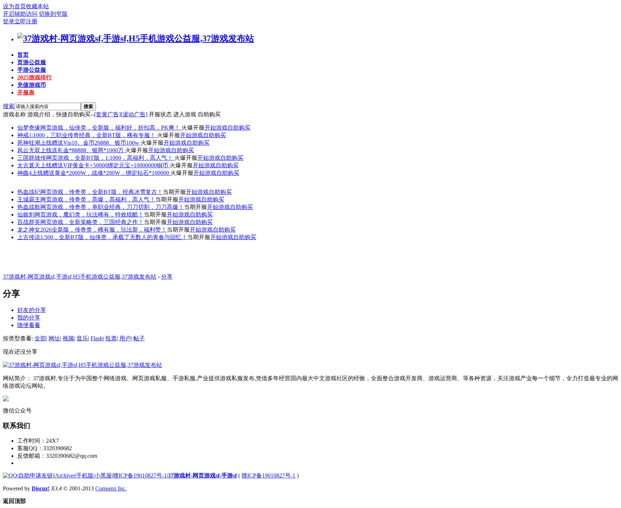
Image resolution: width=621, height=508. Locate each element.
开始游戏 (215, 128)
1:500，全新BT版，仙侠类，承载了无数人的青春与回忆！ (113, 237)
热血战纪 (28, 192)
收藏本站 (37, 6)
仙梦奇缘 (28, 128)
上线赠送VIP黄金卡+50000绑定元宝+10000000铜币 (105, 165)
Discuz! (41, 488)
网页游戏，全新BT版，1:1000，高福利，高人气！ (110, 158)
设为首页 (14, 6)
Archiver (65, 475)
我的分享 (28, 317)
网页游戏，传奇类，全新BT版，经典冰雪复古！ (101, 192)
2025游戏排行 (34, 77)
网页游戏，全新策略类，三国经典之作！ (92, 222)
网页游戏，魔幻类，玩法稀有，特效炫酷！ (89, 214)
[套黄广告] (107, 114)
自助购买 (238, 128)
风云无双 (28, 150)
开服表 (25, 92)
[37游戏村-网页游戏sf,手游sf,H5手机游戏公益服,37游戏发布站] (135, 38)
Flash (97, 338)
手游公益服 (31, 70)
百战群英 (28, 222)
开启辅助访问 (20, 14)
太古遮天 (28, 165)
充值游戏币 (31, 85)
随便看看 (28, 325)
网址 (54, 338)
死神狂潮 (28, 143)
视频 (68, 338)
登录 (8, 21)
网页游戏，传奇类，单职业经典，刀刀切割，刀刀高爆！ (112, 207)
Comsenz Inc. (110, 488)
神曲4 (24, 173)
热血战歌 (28, 207)
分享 (166, 277)
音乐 (82, 338)
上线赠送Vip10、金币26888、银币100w (90, 143)
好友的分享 (31, 310)
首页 (23, 55)
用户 (125, 338)
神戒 (23, 135)
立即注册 (25, 21)
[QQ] (10, 475)
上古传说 (28, 237)
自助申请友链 (35, 475)
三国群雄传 (31, 158)
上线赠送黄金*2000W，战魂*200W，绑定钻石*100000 (101, 173)
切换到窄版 (53, 14)
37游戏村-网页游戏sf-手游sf (202, 475)
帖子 (139, 338)
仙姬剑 (25, 214)
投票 (111, 338)
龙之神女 (28, 230)
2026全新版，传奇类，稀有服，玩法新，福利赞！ (103, 230)
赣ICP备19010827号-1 (140, 475)
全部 (40, 338)
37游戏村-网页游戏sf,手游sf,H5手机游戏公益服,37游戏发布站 (79, 277)
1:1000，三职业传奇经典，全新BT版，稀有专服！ (93, 135)
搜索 (8, 106)
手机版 (84, 475)
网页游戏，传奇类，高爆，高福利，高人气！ (97, 199)
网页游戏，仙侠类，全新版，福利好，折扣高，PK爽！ (110, 128)
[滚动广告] (134, 114)
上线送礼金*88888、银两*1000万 (82, 150)
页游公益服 (31, 62)
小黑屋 (103, 475)
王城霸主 (28, 199)
